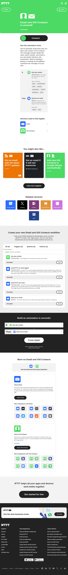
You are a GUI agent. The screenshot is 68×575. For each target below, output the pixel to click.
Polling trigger (16, 258)
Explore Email (20, 397)
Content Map (4, 544)
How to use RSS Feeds (53, 542)
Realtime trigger (16, 270)
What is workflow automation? (54, 539)
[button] (66, 3)
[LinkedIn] (46, 568)
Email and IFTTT (24, 534)
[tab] (7, 247)
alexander (25, 29)
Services (3, 531)
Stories (3, 534)
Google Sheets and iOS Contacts (28, 544)
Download (16, 443)
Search (3, 547)
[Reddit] (65, 568)
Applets (3, 536)
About (37, 568)
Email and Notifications (25, 539)
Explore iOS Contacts (22, 447)
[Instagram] (50, 568)
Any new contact (37, 72)
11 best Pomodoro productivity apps (56, 547)
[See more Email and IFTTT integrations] (34, 408)
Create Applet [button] (34, 340)
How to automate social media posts (56, 552)
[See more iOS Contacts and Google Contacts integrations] (34, 458)
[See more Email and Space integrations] (47, 408)
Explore (3, 529)
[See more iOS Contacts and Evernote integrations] (47, 466)
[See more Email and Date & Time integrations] (47, 416)
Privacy (32, 568)
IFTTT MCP (4, 539)
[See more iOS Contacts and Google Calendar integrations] (20, 466)
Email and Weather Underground (28, 531)
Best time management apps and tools (57, 536)
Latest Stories (51, 529)
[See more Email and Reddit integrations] (34, 416)
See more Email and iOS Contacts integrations (34, 369)
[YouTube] (53, 568)
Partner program (19, 568)
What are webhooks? (52, 544)
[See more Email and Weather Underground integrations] (20, 408)
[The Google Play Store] (39, 560)
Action (14, 299)
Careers (11, 568)
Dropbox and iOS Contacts (26, 555)
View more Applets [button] (34, 186)
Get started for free (34, 494)
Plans (2, 549)
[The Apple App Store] (28, 559)
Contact (27, 568)
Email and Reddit (24, 542)
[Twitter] (57, 568)
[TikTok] (61, 568)
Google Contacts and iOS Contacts (28, 547)
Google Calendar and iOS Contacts (28, 552)
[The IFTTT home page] (5, 3)
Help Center (4, 542)
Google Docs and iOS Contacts (27, 549)
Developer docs (5, 552)
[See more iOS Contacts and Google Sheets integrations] (20, 458)
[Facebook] (42, 568)
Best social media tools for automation (57, 555)
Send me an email (37, 98)
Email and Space (24, 536)
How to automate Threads (53, 549)
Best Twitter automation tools (54, 534)
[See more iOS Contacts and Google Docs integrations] (47, 458)
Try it (59, 262)
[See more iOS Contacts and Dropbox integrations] (34, 466)
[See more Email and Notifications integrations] (20, 416)
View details (10, 262)
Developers (5, 568)
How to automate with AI (53, 531)
